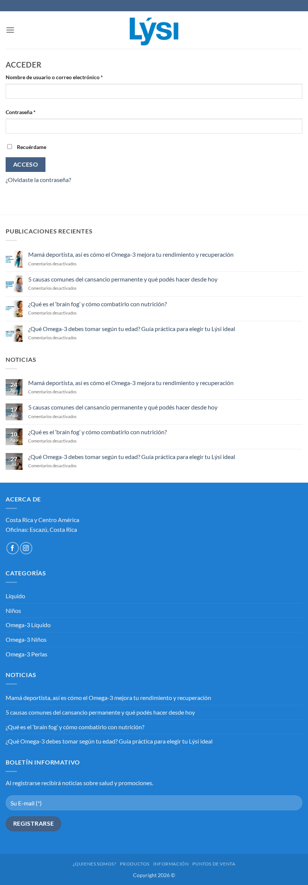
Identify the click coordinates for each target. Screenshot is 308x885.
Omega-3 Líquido (28, 624)
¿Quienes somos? (94, 864)
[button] (10, 30)
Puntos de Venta (213, 864)
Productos (134, 864)
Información (171, 864)
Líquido (15, 595)
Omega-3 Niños (26, 639)
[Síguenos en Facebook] (12, 548)
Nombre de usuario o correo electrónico (68, 77)
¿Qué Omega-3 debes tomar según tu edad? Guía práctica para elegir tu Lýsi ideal (131, 328)
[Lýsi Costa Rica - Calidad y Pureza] (154, 30)
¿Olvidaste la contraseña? (38, 179)
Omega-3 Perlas (26, 654)
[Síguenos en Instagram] (26, 548)
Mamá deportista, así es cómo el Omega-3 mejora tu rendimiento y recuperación (131, 254)
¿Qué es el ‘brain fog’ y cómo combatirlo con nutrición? (97, 303)
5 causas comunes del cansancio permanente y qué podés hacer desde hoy (122, 279)
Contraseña (34, 111)
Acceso (25, 164)
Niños (13, 610)
